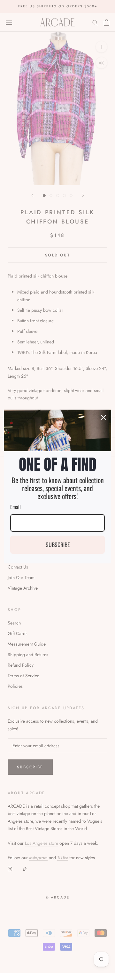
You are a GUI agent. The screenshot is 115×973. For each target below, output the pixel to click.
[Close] (103, 417)
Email (15, 507)
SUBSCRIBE (58, 544)
